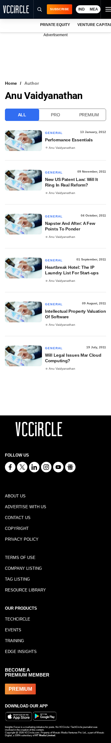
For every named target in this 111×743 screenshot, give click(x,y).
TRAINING (14, 640)
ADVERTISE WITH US (25, 507)
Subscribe (59, 9)
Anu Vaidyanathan (62, 147)
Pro (55, 114)
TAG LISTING (17, 579)
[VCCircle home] (16, 9)
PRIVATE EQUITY (55, 25)
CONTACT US (18, 517)
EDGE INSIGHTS (21, 651)
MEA (94, 9)
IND (81, 9)
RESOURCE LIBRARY (25, 590)
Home (11, 83)
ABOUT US (15, 496)
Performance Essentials (69, 139)
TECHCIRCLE (17, 619)
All (22, 114)
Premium (89, 114)
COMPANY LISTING (23, 568)
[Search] (39, 9)
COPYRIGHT (17, 528)
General (54, 133)
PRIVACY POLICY (22, 539)
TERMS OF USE (20, 557)
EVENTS (13, 630)
